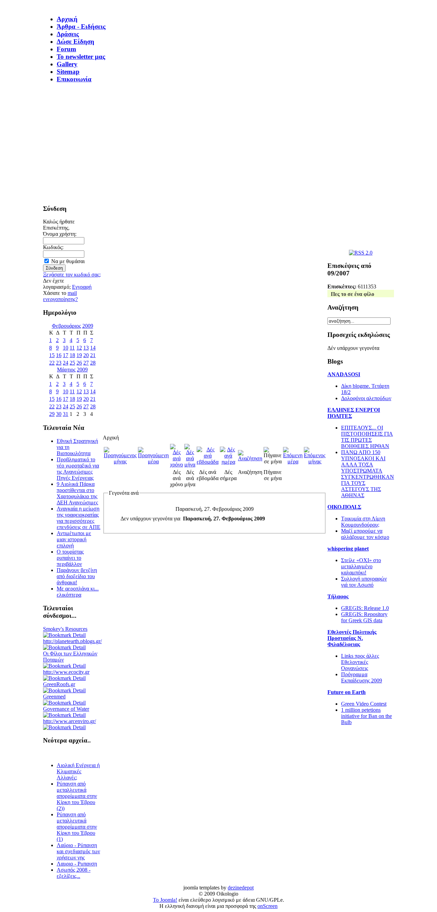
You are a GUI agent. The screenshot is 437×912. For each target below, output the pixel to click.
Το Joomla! (165, 900)
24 (65, 363)
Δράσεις (68, 34)
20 (86, 355)
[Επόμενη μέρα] (292, 461)
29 (52, 414)
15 (52, 355)
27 (86, 363)
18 (72, 355)
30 (58, 414)
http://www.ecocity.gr (66, 672)
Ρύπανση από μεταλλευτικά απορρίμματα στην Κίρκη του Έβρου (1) (77, 827)
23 (58, 363)
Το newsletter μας (81, 56)
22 (52, 363)
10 (65, 348)
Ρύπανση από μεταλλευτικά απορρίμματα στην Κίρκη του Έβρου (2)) (77, 796)
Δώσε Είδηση (75, 41)
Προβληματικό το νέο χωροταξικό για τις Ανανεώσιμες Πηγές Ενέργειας (78, 469)
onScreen (267, 906)
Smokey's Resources (65, 629)
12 (79, 348)
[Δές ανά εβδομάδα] (207, 462)
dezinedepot (241, 887)
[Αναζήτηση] (250, 458)
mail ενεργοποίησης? (60, 296)
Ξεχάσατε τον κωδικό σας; (72, 274)
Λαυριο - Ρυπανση (77, 864)
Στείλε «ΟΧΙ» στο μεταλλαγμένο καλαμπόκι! (361, 566)
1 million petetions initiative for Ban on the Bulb (366, 716)
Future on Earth (346, 692)
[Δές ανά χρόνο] (176, 464)
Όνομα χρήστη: (59, 234)
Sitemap (68, 71)
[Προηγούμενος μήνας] (120, 461)
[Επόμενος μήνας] (314, 461)
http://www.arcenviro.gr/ (69, 721)
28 (93, 363)
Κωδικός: (53, 247)
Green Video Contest (363, 704)
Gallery (67, 64)
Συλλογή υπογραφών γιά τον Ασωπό (364, 582)
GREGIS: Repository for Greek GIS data (364, 617)
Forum (66, 49)
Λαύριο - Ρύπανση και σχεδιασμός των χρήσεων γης (78, 851)
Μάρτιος (66, 369)
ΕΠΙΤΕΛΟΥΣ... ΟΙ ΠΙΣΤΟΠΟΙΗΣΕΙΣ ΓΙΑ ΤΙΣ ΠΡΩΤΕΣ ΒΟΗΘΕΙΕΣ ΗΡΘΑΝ (367, 437)
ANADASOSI (343, 374)
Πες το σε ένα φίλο (352, 294)
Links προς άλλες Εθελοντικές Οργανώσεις (360, 662)
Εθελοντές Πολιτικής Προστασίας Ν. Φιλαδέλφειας (352, 638)
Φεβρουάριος (66, 326)
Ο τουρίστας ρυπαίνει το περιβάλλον (70, 558)
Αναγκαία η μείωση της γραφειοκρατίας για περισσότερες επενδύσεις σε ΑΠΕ (78, 518)
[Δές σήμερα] (228, 462)
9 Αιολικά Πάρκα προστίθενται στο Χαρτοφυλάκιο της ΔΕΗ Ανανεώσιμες (77, 493)
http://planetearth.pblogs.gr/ (72, 641)
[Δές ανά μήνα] (189, 464)
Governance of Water (66, 709)
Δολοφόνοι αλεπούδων (366, 398)
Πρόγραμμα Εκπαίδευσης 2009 (361, 677)
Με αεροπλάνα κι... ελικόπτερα (78, 592)
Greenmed (54, 696)
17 (65, 355)
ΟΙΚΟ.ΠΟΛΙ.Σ (344, 507)
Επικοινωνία (74, 79)
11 (72, 348)
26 (79, 363)
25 (72, 363)
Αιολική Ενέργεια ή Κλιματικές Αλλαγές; (78, 771)
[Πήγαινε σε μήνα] (273, 461)
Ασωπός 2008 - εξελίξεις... (73, 873)
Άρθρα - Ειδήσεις (81, 26)
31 (65, 414)
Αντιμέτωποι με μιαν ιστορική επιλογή (74, 539)
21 (93, 355)
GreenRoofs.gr (59, 684)
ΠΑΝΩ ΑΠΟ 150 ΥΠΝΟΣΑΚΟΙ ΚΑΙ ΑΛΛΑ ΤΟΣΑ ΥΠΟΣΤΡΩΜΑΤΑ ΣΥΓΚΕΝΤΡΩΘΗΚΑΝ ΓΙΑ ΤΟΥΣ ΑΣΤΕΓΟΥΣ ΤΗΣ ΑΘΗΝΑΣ (367, 473)
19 (79, 355)
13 (86, 348)
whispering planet (348, 549)
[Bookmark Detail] (64, 635)
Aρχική (67, 19)
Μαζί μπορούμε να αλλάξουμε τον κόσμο (365, 534)
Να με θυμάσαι (68, 261)
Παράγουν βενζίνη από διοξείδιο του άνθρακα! (77, 576)
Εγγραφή (81, 287)
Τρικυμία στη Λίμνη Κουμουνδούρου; (363, 522)
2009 (87, 326)
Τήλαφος (338, 596)
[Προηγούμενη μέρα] (153, 461)
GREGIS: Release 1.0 (365, 608)
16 (58, 355)
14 (93, 348)
